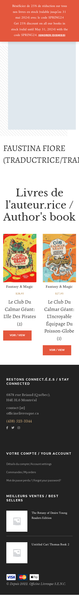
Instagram (18, 427)
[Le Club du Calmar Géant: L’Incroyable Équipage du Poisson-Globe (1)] (59, 258)
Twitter (12, 427)
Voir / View (17, 335)
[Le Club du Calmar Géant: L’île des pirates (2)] (19, 258)
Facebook (7, 427)
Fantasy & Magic (19, 287)
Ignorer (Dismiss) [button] (51, 35)
